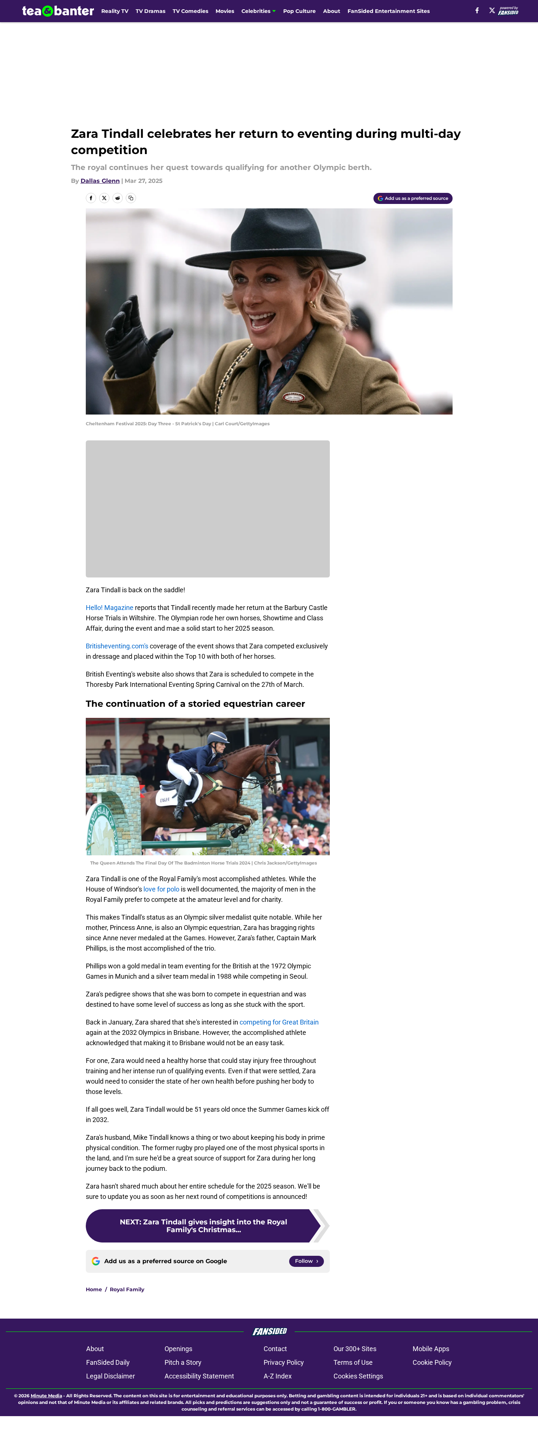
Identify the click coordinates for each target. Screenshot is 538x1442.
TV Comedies (190, 11)
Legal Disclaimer (110, 1376)
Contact (275, 1349)
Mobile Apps (431, 1349)
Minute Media (46, 1395)
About (331, 11)
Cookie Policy (432, 1362)
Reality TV (114, 11)
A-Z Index (278, 1376)
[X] (492, 10)
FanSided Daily (108, 1362)
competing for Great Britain (279, 1022)
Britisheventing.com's (118, 646)
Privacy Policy (284, 1362)
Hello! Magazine (109, 607)
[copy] (131, 198)
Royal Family (127, 1289)
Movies (225, 11)
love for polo (161, 889)
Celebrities (255, 11)
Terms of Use (353, 1362)
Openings (178, 1349)
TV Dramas (150, 11)
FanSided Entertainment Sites (389, 11)
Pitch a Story (183, 1362)
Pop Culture (299, 11)
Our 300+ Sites (355, 1349)
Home (94, 1289)
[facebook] (477, 10)
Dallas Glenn (100, 180)
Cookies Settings (358, 1376)
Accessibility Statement (199, 1376)
